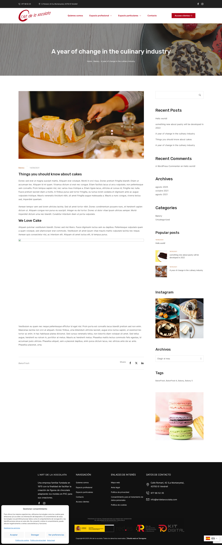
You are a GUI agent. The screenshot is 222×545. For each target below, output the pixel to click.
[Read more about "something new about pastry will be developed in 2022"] (161, 256)
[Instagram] (202, 4)
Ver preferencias (56, 535)
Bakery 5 (189, 381)
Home (89, 61)
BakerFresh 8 (171, 381)
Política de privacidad (38, 540)
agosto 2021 (161, 194)
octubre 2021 (161, 190)
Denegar (35, 535)
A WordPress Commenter (167, 166)
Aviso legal (51, 540)
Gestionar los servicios (12, 528)
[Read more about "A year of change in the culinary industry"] (161, 271)
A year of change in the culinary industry (175, 133)
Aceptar (14, 535)
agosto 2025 (161, 187)
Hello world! (161, 118)
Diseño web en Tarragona (136, 538)
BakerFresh (23, 363)
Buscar (200, 95)
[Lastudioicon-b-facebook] (198, 4)
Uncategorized (162, 219)
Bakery (96, 61)
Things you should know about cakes (173, 139)
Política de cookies (22, 540)
